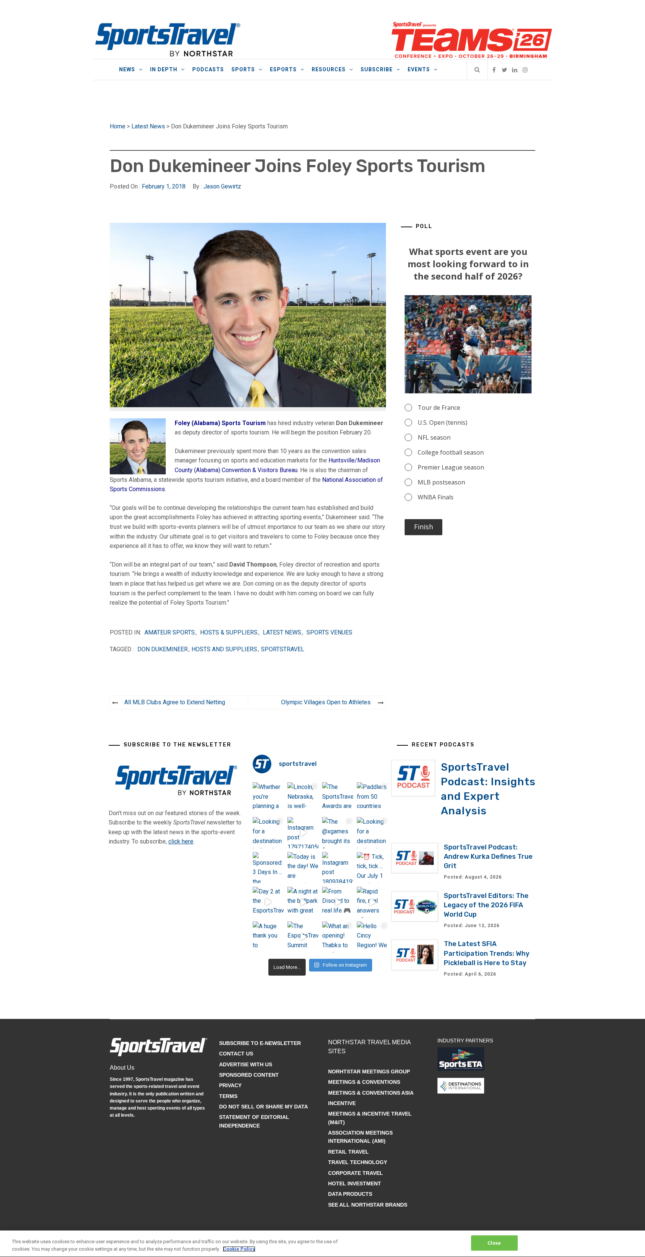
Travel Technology (357, 1162)
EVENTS (419, 69)
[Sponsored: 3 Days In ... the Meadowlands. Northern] (268, 867)
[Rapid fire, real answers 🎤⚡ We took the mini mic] (372, 902)
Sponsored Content (249, 1075)
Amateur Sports (169, 632)
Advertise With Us (245, 1064)
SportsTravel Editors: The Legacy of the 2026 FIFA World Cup (486, 905)
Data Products (350, 1194)
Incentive (342, 1103)
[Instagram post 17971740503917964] (302, 832)
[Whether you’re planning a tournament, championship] (268, 797)
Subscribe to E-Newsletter (260, 1043)
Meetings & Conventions (364, 1082)
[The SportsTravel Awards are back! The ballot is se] (337, 797)
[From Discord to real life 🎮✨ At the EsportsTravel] (337, 902)
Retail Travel (348, 1152)
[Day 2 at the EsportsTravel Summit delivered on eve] (268, 902)
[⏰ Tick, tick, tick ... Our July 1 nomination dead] (372, 867)
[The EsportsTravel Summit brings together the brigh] (302, 936)
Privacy (230, 1085)
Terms (228, 1096)
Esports (283, 69)
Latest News (148, 126)
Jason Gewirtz (222, 186)
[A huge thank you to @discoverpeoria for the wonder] (268, 936)
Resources (329, 69)
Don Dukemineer (162, 649)
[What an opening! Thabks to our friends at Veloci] (337, 936)
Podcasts (208, 69)
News (127, 69)
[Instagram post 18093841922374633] (337, 867)
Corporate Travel (355, 1173)
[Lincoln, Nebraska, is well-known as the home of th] (302, 797)
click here (180, 841)
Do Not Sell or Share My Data (263, 1107)
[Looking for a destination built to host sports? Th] (268, 832)
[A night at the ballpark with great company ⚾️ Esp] (302, 902)
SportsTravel (282, 649)
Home (117, 126)
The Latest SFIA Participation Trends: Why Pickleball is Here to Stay (486, 953)
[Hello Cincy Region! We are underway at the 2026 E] (372, 936)
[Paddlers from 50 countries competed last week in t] (372, 797)
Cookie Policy (239, 1249)
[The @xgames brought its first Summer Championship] (337, 832)
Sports (243, 69)
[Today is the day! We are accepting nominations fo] (302, 867)
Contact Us (236, 1054)
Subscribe (377, 69)
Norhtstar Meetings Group (369, 1071)
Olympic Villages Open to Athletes (326, 702)
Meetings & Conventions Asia (371, 1093)
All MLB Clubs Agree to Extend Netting (174, 702)
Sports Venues (329, 632)
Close (494, 1243)
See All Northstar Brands (367, 1205)
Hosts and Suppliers (224, 649)
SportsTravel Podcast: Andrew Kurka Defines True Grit (488, 856)
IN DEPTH (163, 69)
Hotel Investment (354, 1183)
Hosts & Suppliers (229, 632)
